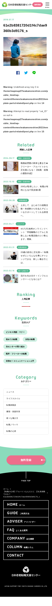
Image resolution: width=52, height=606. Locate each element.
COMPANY (20, 539)
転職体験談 (23, 200)
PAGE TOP (26, 481)
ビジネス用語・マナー (15, 332)
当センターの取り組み (15, 346)
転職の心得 (11, 431)
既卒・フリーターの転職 (16, 354)
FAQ (17, 530)
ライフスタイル (13, 398)
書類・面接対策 (24, 158)
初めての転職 (11, 339)
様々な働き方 (23, 271)
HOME (16, 505)
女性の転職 (30, 339)
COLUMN (20, 547)
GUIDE (18, 513)
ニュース (20, 224)
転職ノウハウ (12, 425)
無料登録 (37, 4)
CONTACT (15, 556)
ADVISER (21, 522)
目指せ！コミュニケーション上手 (20, 361)
